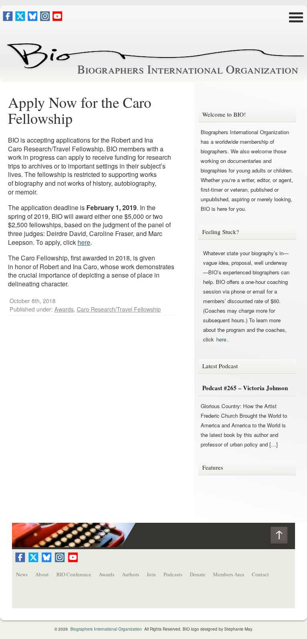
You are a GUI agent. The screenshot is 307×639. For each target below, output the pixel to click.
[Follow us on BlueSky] (33, 18)
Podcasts (172, 574)
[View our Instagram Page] (45, 18)
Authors (130, 574)
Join (151, 574)
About (42, 574)
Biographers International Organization (187, 69)
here (84, 242)
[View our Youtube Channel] (57, 18)
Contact (260, 574)
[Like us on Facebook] (8, 18)
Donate (197, 574)
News (22, 574)
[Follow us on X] (20, 18)
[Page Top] (283, 537)
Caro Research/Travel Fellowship (119, 309)
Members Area (228, 574)
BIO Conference (73, 574)
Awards (64, 309)
